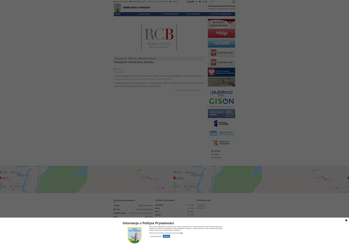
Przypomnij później (156, 236)
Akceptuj (166, 236)
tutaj (181, 233)
